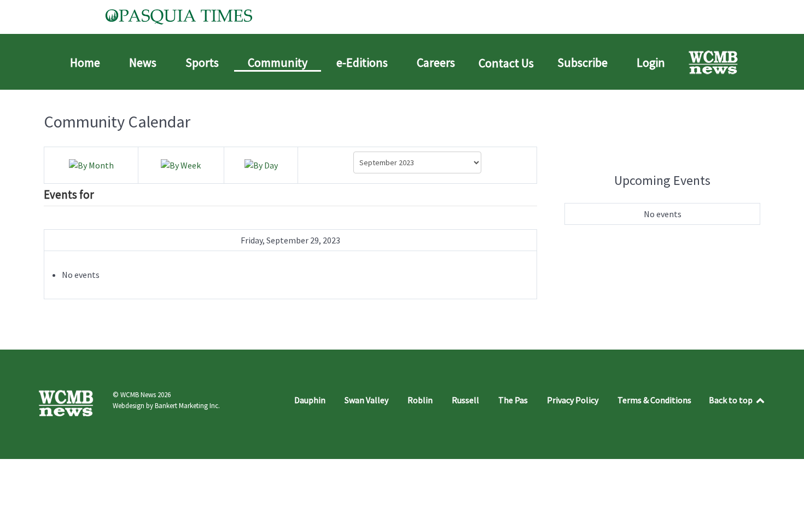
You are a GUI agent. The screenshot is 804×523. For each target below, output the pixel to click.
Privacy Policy (572, 399)
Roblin (420, 399)
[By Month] (91, 164)
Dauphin (309, 399)
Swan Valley (366, 399)
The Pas (513, 399)
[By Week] (181, 164)
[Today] (261, 164)
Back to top (731, 399)
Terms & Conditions (654, 399)
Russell (465, 399)
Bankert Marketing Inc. (187, 405)
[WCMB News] (714, 62)
